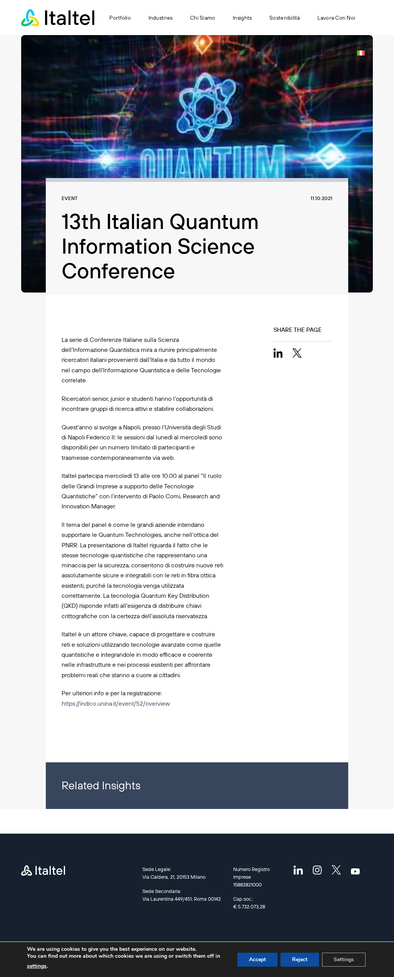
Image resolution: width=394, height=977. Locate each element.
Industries (161, 17)
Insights (242, 17)
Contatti (323, 52)
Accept (257, 959)
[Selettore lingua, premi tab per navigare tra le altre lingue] (363, 53)
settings (37, 966)
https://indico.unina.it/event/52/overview (116, 703)
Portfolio (119, 17)
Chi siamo (202, 17)
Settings (344, 959)
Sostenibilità (284, 17)
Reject (299, 959)
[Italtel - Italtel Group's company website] (57, 18)
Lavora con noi (336, 17)
